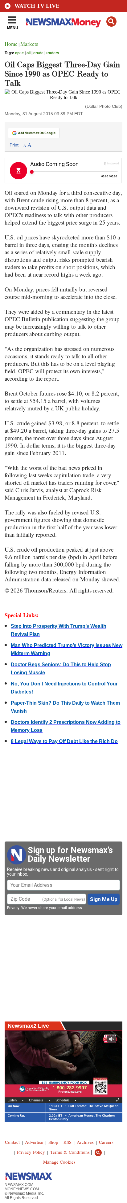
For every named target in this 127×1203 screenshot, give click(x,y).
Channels (36, 1100)
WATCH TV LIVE (36, 6)
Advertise (34, 1142)
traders (52, 53)
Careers (106, 1142)
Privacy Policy (31, 1152)
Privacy (13, 908)
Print (14, 144)
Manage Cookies (59, 1162)
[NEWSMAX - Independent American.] (63, 22)
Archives (85, 1142)
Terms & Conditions (70, 1152)
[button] (111, 21)
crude (38, 53)
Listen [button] (12, 1100)
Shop (53, 1142)
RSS (67, 1142)
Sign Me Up (103, 899)
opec (19, 53)
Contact (12, 1142)
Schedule (62, 1100)
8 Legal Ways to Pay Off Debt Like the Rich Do (64, 741)
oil (29, 53)
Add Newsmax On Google (36, 133)
